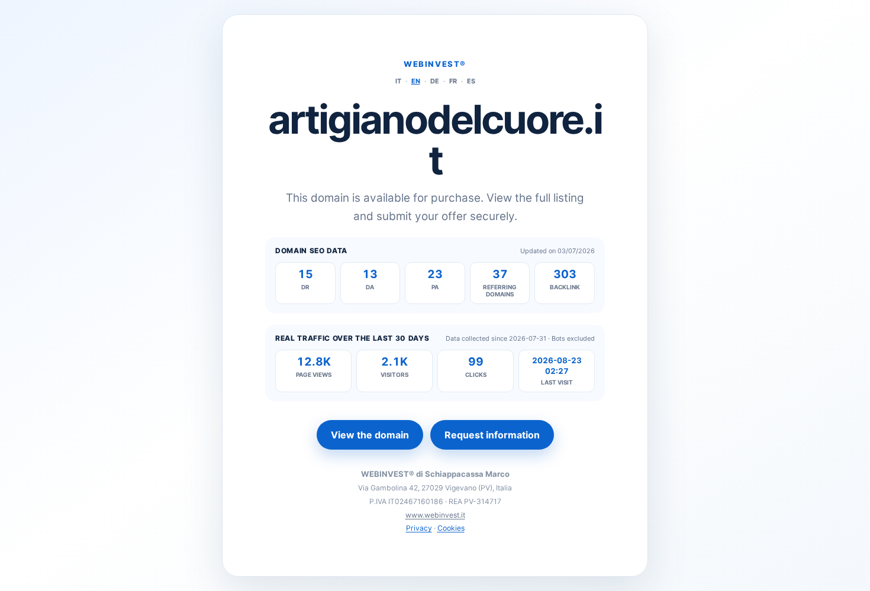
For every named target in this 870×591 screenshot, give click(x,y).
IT (398, 81)
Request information (492, 435)
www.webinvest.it (435, 515)
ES (471, 81)
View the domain (370, 435)
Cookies (451, 528)
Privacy (419, 528)
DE (434, 81)
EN (415, 81)
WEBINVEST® (435, 64)
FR (453, 81)
